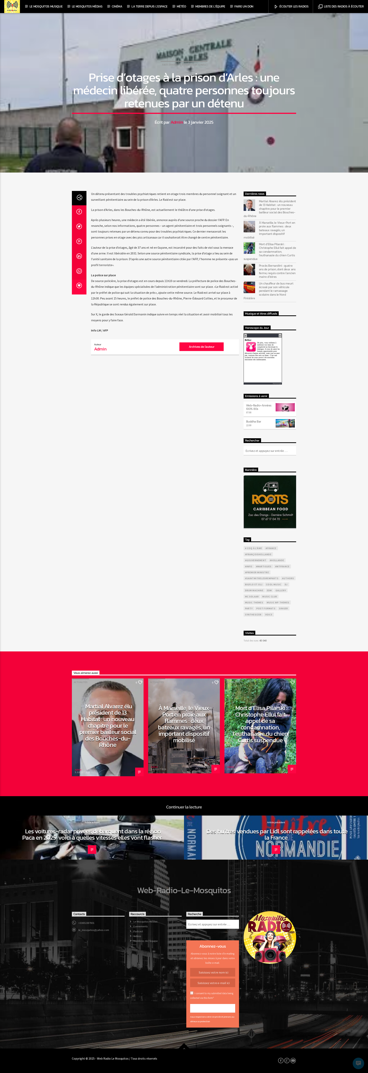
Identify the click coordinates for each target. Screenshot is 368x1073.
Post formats (265, 608)
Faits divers (169, 64)
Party (249, 608)
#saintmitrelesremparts (261, 578)
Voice (268, 614)
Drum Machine (254, 590)
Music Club (269, 596)
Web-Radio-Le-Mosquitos (184, 890)
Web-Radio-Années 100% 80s (258, 407)
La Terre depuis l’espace (149, 6)
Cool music (273, 584)
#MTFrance (282, 566)
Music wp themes (278, 602)
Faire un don (243, 6)
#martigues (264, 566)
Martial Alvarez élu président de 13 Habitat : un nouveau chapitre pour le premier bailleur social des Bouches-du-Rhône (270, 208)
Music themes (254, 602)
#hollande (277, 560)
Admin (177, 122)
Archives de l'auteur (201, 346)
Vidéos (137, 936)
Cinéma (117, 6)
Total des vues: (251, 640)
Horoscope (277, 383)
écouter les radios (294, 6)
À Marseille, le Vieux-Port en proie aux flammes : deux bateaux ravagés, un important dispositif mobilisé (269, 230)
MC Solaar (252, 596)
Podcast (138, 931)
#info (248, 566)
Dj (286, 584)
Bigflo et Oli (254, 584)
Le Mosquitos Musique (46, 6)
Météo (181, 6)
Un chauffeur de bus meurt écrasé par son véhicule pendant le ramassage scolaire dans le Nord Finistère (268, 291)
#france (271, 548)
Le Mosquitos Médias (87, 6)
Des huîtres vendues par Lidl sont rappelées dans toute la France (276, 834)
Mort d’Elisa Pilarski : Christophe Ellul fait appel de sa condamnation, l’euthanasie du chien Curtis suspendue (270, 251)
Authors (288, 578)
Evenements (140, 926)
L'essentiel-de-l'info (193, 64)
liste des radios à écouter (343, 6)
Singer (283, 608)
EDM (269, 590)
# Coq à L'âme (253, 548)
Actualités (80, 682)
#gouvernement (255, 560)
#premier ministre (257, 572)
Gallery (281, 590)
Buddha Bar (253, 421)
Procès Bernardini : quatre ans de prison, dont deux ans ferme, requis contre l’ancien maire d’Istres (277, 271)
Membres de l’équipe (210, 6)
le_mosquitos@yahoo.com (93, 930)
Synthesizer (253, 614)
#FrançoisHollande (258, 554)
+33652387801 (86, 923)
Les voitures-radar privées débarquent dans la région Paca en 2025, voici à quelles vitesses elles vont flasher (92, 834)
